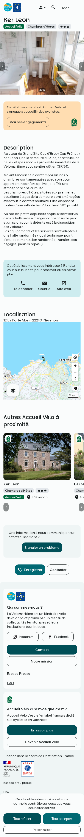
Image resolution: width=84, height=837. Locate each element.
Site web (64, 289)
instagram (26, 637)
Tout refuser (22, 819)
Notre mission (42, 661)
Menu (67, 8)
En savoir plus (42, 730)
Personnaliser (42, 829)
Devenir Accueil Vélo (42, 742)
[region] (42, 361)
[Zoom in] (75, 366)
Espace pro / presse (17, 783)
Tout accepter (61, 819)
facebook (61, 637)
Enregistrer (33, 569)
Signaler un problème (42, 547)
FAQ (10, 683)
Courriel (44, 289)
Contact (42, 649)
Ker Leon (11, 484)
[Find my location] (75, 357)
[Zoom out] (75, 372)
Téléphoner (23, 289)
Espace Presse (18, 673)
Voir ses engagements (28, 122)
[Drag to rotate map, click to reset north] (75, 378)
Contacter (58, 569)
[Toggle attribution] (75, 388)
